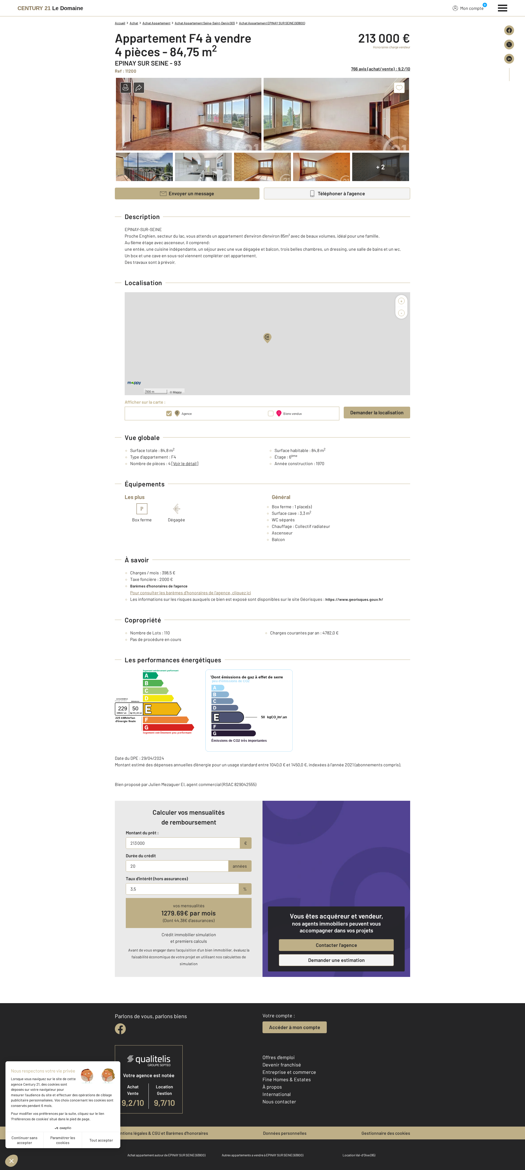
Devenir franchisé (281, 1065)
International (276, 1094)
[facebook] (120, 1028)
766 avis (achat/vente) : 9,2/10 (380, 68)
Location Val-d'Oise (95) (359, 1155)
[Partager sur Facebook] (509, 30)
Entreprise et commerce (289, 1072)
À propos (272, 1087)
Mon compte (472, 8)
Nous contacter (279, 1101)
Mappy (177, 392)
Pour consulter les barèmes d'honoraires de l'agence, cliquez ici (190, 592)
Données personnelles (285, 1133)
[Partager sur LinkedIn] (509, 59)
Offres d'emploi (278, 1057)
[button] (125, 87)
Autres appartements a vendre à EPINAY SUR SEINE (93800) (262, 1155)
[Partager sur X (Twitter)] (509, 44)
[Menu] (503, 7)
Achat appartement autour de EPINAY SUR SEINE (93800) (166, 1155)
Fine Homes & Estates (286, 1079)
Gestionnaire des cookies (385, 1133)
